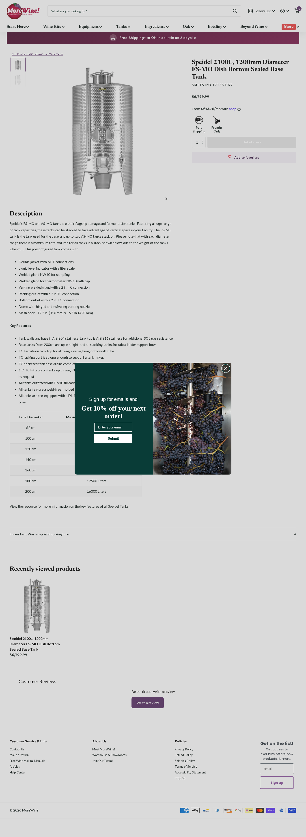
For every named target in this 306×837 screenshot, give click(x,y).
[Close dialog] (226, 368)
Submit (113, 438)
